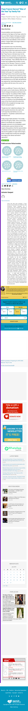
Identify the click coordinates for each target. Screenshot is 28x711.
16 (7, 577)
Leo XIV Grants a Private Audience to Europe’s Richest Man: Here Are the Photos (16, 505)
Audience (11, 690)
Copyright (14, 692)
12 (17, 574)
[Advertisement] (14, 349)
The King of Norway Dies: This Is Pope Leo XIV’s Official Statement (8, 596)
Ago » (7, 585)
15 (4, 577)
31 (10, 582)
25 (14, 580)
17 (10, 577)
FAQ (7, 690)
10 (10, 574)
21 (23, 577)
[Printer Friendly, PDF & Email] (5, 140)
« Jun (4, 585)
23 (7, 580)
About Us (3, 690)
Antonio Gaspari (17, 22)
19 (17, 577)
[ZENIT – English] (8, 2)
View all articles (5, 200)
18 (14, 577)
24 (10, 580)
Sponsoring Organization (20, 690)
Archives (3, 24)
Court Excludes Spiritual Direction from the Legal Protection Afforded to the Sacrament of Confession (16, 520)
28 (23, 580)
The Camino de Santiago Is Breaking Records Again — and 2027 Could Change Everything (16, 491)
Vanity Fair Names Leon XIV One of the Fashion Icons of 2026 (8, 610)
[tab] (8, 660)
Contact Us (20, 692)
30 (7, 582)
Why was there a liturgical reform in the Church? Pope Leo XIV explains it (16, 512)
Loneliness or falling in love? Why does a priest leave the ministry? (16, 498)
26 (17, 580)
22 (4, 580)
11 (14, 574)
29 (4, 582)
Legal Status (8, 692)
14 (23, 574)
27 (20, 580)
